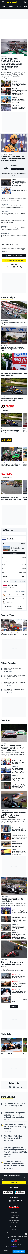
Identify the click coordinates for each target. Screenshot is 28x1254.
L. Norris (8, 594)
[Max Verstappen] (4, 598)
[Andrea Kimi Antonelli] (4, 602)
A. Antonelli (9, 602)
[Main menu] (3, 2)
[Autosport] (8, 473)
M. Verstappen (10, 598)
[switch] (24, 576)
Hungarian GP (12, 586)
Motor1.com (14, 1212)
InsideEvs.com (14, 1210)
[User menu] (24, 2)
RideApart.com (14, 1222)
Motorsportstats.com (14, 1220)
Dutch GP (10, 538)
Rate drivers (8, 606)
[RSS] (21, 267)
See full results (20, 607)
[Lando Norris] (4, 594)
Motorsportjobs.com (14, 1215)
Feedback (14, 1229)
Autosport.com (14, 1217)
